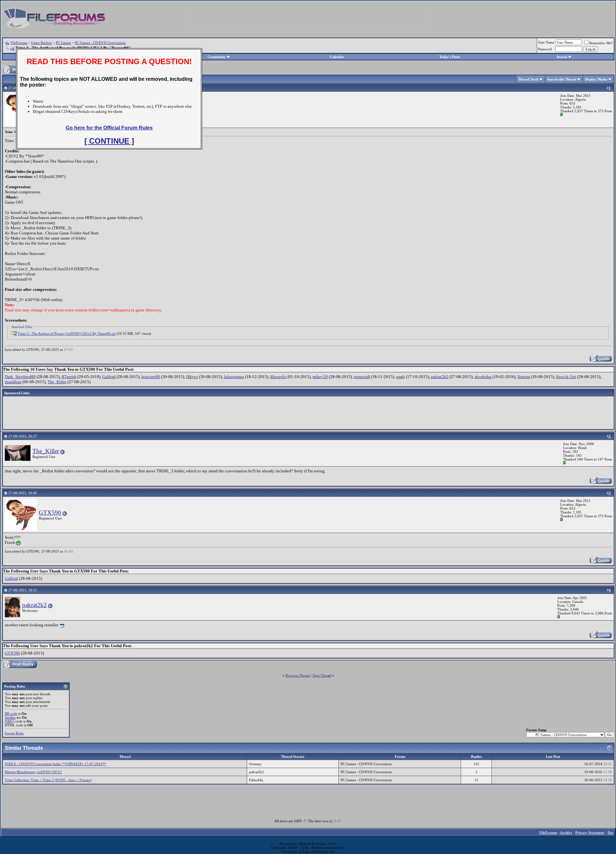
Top (610, 832)
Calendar (337, 57)
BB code (11, 713)
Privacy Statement (589, 832)
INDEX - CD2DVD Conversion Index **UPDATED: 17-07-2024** (55, 764)
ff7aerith (69, 376)
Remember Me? (601, 43)
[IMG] (9, 721)
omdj (400, 376)
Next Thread (321, 675)
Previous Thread (298, 675)
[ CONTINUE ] (109, 141)
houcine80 (150, 376)
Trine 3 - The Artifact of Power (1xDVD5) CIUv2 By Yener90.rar (67, 333)
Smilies (10, 717)
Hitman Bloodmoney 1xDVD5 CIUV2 (33, 772)
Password (545, 49)
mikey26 (320, 376)
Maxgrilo (278, 376)
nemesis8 (362, 376)
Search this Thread (561, 79)
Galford (109, 376)
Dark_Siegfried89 (20, 376)
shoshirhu (483, 376)
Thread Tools (528, 79)
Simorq (524, 376)
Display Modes (596, 79)
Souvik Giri (566, 376)
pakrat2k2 (440, 376)
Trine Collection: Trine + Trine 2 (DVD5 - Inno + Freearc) (48, 780)
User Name (546, 42)
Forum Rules (14, 733)
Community (217, 57)
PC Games (63, 43)
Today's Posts (449, 57)
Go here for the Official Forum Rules (109, 128)
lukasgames (234, 376)
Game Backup (41, 43)
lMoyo (192, 376)
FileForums (19, 43)
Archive (566, 832)
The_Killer (56, 381)
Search (562, 57)
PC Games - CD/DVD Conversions (100, 43)
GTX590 (50, 512)
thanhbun (13, 381)
